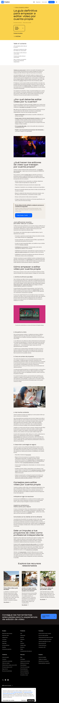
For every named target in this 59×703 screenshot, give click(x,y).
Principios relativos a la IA (7, 667)
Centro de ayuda (5, 657)
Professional (22, 635)
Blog (21, 657)
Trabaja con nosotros (43, 659)
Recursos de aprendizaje (7, 670)
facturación (28, 454)
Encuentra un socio (24, 674)
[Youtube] (8, 680)
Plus (21, 633)
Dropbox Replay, (23, 552)
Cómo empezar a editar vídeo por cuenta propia (20, 53)
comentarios (29, 259)
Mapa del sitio (5, 669)
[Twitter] (3, 680)
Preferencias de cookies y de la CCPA (9, 665)
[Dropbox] (5, 2)
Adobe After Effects (27, 284)
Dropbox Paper (31, 459)
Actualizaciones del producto (26, 651)
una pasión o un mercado (25, 107)
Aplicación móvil (5, 635)
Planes (21, 649)
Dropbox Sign (23, 645)
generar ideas (40, 459)
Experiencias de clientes (25, 661)
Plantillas (4, 647)
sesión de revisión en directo (21, 252)
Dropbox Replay (36, 289)
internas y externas (24, 244)
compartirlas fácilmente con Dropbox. (31, 462)
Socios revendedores (24, 670)
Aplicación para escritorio (7, 633)
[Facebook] (5, 680)
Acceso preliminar (5, 645)
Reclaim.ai (22, 647)
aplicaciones (42, 523)
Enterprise (22, 639)
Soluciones (4, 641)
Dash (21, 641)
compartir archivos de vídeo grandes (29, 544)
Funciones (4, 639)
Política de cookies (6, 663)
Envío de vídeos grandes (43, 635)
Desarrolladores (23, 665)
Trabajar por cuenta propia (19, 70)
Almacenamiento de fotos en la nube (46, 637)
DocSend (22, 643)
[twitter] (14, 36)
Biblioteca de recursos (24, 663)
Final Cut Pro (30, 237)
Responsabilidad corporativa (44, 663)
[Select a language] (34, 2)
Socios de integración (24, 672)
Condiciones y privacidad (7, 661)
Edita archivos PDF (42, 643)
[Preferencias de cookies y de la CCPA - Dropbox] (18, 695)
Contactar (4, 659)
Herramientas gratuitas (6, 649)
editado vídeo (28, 174)
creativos (21, 80)
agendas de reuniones (36, 470)
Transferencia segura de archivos (45, 639)
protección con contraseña (32, 549)
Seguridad (4, 643)
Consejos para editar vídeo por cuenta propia (19, 57)
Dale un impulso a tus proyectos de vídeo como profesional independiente (20, 60)
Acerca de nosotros (42, 657)
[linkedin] (18, 36)
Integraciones (5, 637)
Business (22, 637)
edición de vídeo (27, 85)
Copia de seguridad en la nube (45, 641)
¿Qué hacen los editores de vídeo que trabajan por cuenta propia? (20, 50)
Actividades (22, 659)
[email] (20, 36)
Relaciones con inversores (44, 661)
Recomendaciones (24, 669)
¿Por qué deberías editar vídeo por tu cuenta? (20, 47)
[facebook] (16, 36)
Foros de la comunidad (24, 667)
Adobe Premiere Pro (18, 284)
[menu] (56, 2)
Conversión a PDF (42, 647)
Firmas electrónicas (42, 645)
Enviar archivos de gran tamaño (45, 633)
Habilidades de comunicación (21, 247)
